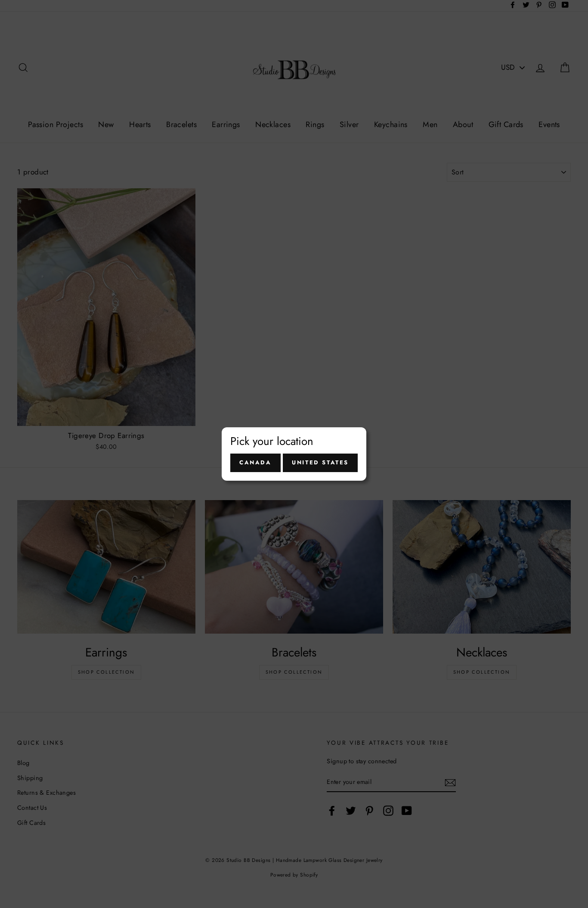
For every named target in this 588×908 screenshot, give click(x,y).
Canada (255, 462)
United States (320, 462)
